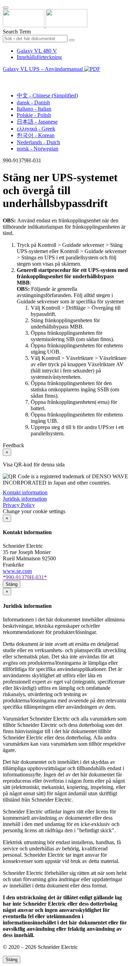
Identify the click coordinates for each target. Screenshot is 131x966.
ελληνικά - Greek (36, 129)
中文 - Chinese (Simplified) (47, 95)
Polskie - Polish (34, 115)
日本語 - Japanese (37, 122)
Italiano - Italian (34, 109)
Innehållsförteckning (39, 57)
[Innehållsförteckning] (5, 77)
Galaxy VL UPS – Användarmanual (43, 69)
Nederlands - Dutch (38, 142)
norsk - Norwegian (37, 149)
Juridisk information (25, 499)
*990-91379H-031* (25, 577)
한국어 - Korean (35, 135)
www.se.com (17, 571)
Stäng (11, 584)
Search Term (17, 32)
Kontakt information (25, 492)
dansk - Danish (33, 102)
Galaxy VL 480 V (37, 51)
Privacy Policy (19, 505)
